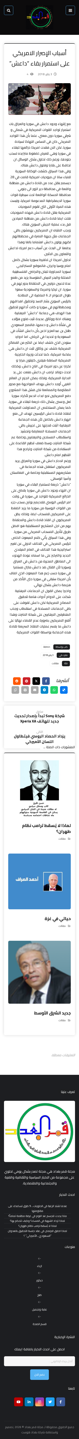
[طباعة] (25, 690)
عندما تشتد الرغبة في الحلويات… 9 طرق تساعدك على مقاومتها (37, 1208)
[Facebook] (60, 1401)
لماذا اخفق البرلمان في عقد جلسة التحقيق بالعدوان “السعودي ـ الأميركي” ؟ (37, 1233)
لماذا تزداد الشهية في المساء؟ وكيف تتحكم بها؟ (37, 1220)
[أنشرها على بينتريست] (26, 681)
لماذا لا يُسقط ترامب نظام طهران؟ (37, 1225)
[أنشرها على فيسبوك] (46, 681)
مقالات (55, 663)
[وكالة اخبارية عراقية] (39, 17)
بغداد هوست (29, 1432)
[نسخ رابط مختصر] (15, 690)
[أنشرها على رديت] (17, 681)
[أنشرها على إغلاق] (36, 681)
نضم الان (39, 1374)
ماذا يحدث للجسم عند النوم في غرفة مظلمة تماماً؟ (37, 1216)
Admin (46, 647)
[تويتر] (50, 1401)
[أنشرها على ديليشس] (64, 690)
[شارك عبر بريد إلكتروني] (35, 690)
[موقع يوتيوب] (18, 1401)
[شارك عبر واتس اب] (54, 690)
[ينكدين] (29, 1401)
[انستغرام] (39, 1401)
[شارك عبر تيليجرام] (44, 690)
